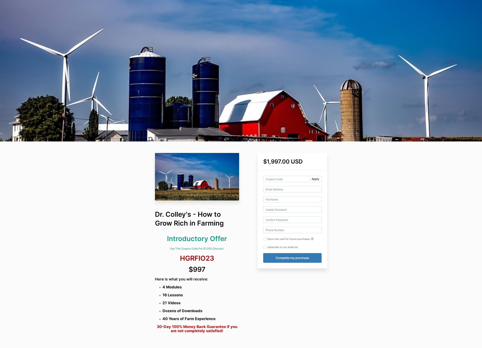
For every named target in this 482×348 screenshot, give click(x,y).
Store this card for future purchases (290, 238)
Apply (315, 179)
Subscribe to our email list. (283, 247)
